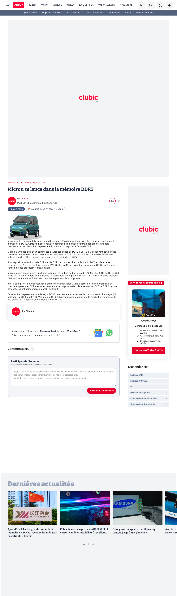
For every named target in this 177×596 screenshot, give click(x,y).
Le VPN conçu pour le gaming (146, 283)
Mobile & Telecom (94, 13)
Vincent (25, 199)
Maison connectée (145, 13)
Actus (32, 5)
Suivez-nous (16, 209)
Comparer (126, 5)
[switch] (160, 5)
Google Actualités (49, 331)
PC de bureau (32, 257)
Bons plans (86, 5)
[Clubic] (18, 5)
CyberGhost (148, 321)
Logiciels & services (52, 13)
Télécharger (106, 5)
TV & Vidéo (114, 13)
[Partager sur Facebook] (170, 572)
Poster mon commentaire (102, 391)
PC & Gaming (73, 13)
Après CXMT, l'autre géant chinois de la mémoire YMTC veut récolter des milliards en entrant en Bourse (32, 533)
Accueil (11, 183)
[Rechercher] (141, 5)
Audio (128, 13)
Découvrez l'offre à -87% (149, 350)
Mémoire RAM (40, 183)
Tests (44, 5)
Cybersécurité (30, 13)
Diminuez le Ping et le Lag (148, 326)
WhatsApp (72, 331)
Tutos (70, 5)
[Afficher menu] (7, 5)
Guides (57, 5)
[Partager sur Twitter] (170, 581)
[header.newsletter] (151, 5)
